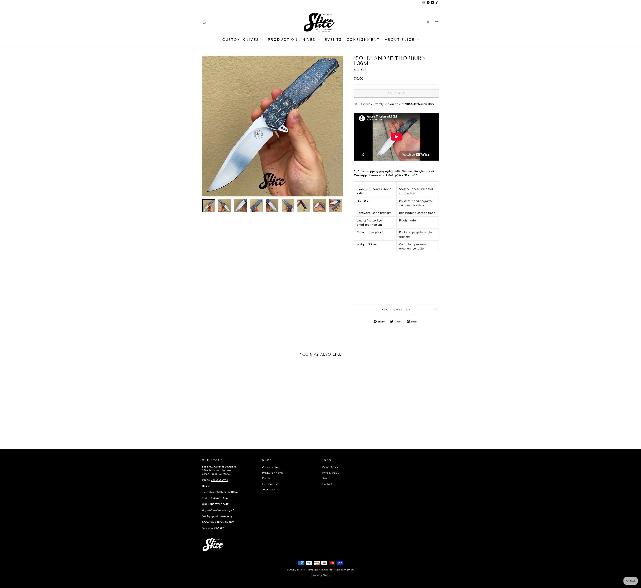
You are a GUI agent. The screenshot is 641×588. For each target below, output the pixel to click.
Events (333, 39)
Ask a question (396, 309)
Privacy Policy (330, 472)
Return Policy (330, 467)
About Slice (400, 39)
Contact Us (329, 484)
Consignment (363, 39)
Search (326, 478)
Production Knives (292, 39)
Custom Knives (241, 39)
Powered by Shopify (320, 575)
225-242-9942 (219, 479)
